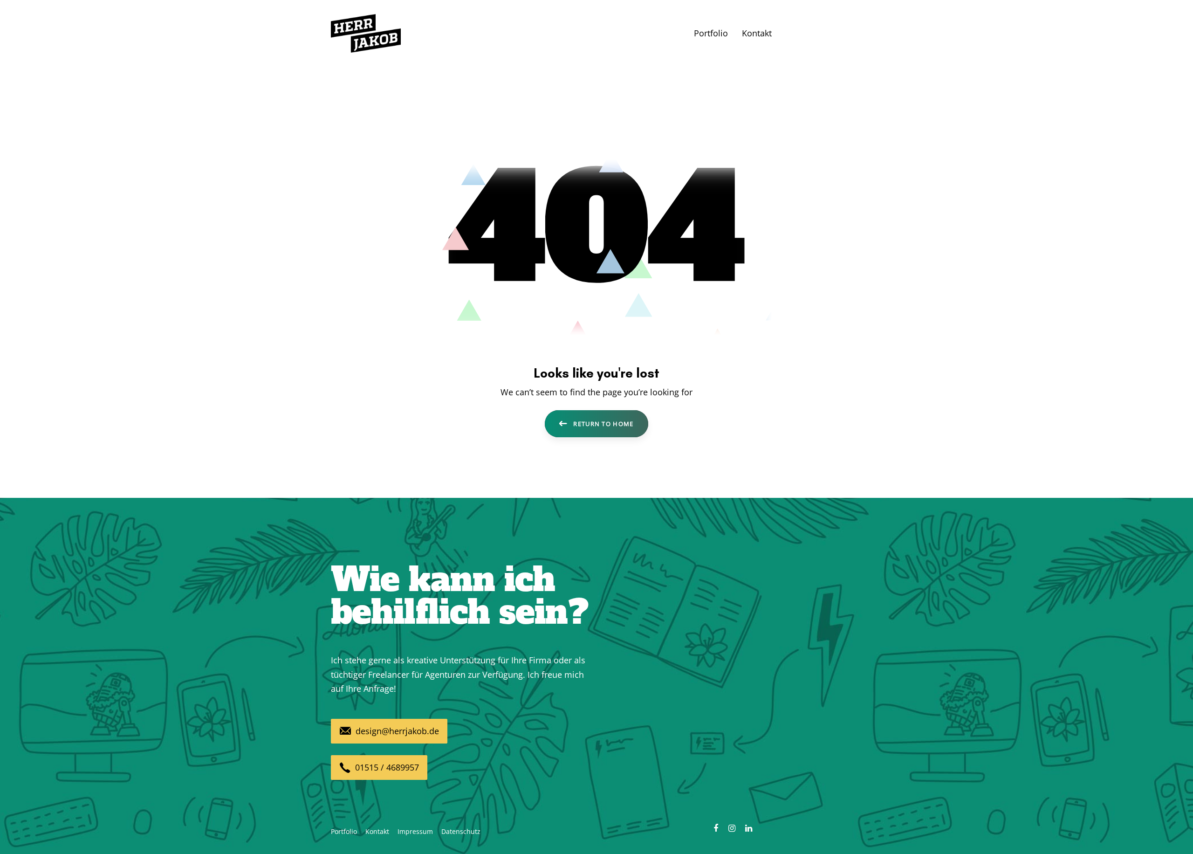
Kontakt (377, 831)
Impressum (415, 831)
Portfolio (344, 831)
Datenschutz (460, 831)
